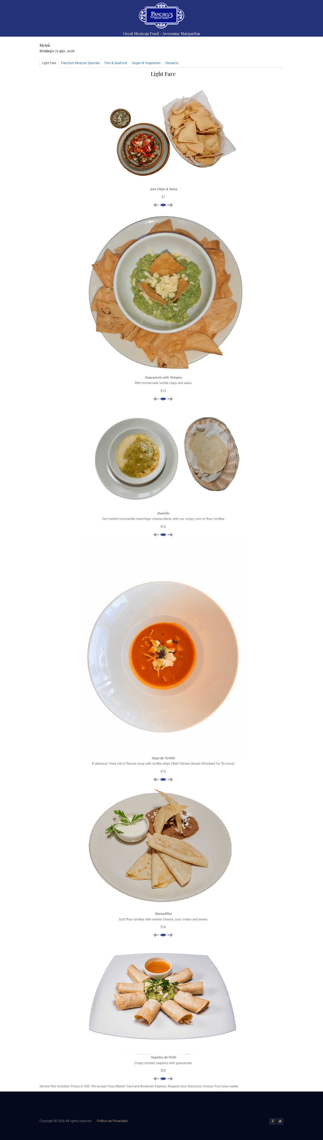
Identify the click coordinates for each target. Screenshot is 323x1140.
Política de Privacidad (112, 1121)
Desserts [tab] (171, 63)
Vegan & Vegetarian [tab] (146, 63)
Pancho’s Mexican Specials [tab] (80, 63)
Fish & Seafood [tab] (116, 63)
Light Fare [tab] (49, 63)
